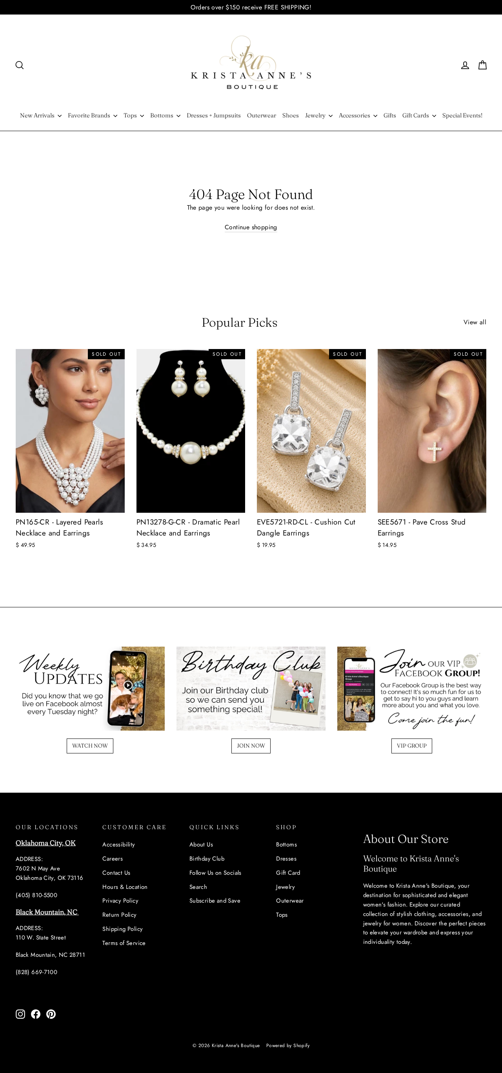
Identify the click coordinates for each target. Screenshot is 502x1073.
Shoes (290, 115)
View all (475, 322)
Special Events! (462, 115)
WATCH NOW (90, 745)
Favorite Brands (89, 115)
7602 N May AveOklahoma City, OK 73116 (50, 873)
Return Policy (119, 914)
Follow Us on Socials (215, 872)
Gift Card (288, 872)
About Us (201, 844)
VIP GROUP (412, 745)
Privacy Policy (120, 900)
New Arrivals (38, 115)
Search (198, 887)
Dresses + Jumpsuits (214, 115)
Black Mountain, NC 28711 (50, 955)
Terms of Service (124, 943)
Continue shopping (251, 227)
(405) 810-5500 (36, 895)
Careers (112, 858)
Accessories (355, 115)
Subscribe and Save (214, 900)
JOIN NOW (251, 745)
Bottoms (162, 115)
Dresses (286, 858)
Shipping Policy (122, 929)
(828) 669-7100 (36, 972)
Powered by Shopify (287, 1045)
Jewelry (316, 115)
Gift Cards (416, 115)
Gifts (390, 115)
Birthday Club (206, 858)
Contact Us (116, 872)
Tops (131, 115)
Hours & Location (124, 887)
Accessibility (118, 844)
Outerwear (261, 115)
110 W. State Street (41, 937)
